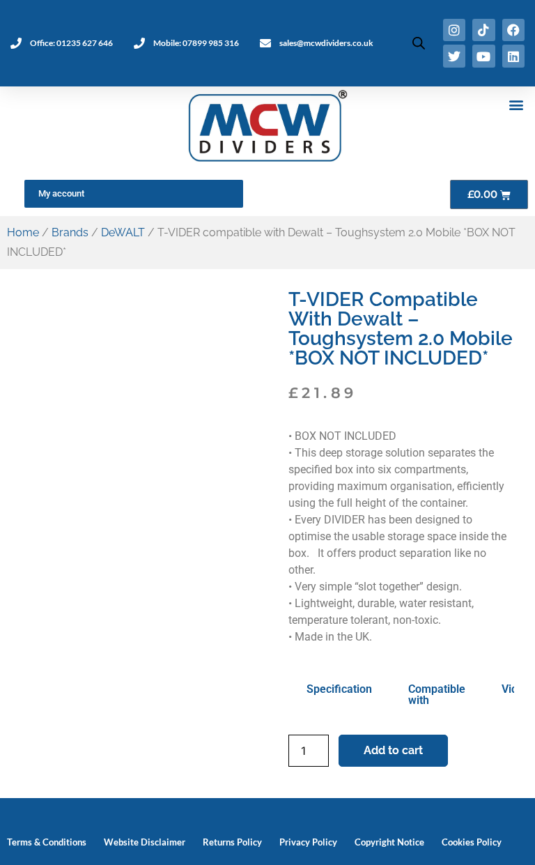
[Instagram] (454, 30)
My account (61, 193)
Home (23, 232)
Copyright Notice (389, 842)
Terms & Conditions (46, 842)
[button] (516, 104)
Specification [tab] (339, 689)
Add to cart (393, 750)
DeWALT (123, 232)
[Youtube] (483, 56)
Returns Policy (232, 842)
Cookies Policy (472, 842)
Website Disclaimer (144, 842)
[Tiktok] (483, 30)
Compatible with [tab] (436, 694)
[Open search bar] (419, 43)
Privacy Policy (308, 842)
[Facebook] (513, 30)
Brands (70, 232)
